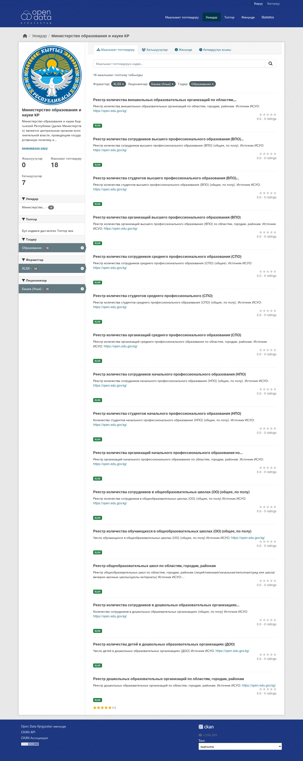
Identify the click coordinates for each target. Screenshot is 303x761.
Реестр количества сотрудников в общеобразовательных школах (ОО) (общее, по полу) (171, 491)
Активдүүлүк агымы (216, 49)
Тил (201, 740)
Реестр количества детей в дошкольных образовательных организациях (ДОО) (164, 644)
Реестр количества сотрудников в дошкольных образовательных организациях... (166, 604)
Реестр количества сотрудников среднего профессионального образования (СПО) (167, 256)
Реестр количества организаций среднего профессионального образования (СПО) (167, 334)
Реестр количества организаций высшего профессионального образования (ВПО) (167, 217)
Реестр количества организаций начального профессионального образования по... (167, 452)
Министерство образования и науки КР (90, 35)
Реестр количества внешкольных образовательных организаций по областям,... (165, 99)
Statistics (268, 17)
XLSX (97, 125)
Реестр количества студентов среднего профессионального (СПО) (152, 295)
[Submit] (270, 64)
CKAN (206, 726)
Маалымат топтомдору (182, 17)
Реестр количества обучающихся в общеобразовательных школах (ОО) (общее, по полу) (172, 531)
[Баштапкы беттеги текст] (25, 35)
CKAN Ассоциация (34, 738)
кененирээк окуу (35, 148)
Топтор (229, 17)
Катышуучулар (157, 49)
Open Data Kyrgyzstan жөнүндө (43, 726)
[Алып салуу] (123, 84)
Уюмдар (211, 17)
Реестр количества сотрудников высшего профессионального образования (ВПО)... (168, 138)
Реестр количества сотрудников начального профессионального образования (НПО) (169, 374)
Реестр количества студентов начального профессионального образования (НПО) (167, 413)
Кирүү (258, 3)
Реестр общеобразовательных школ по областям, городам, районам (154, 565)
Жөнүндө (248, 17)
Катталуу (273, 3)
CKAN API (28, 732)
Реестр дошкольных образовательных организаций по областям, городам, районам (168, 678)
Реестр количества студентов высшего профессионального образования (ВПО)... (166, 177)
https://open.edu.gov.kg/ (110, 110)
